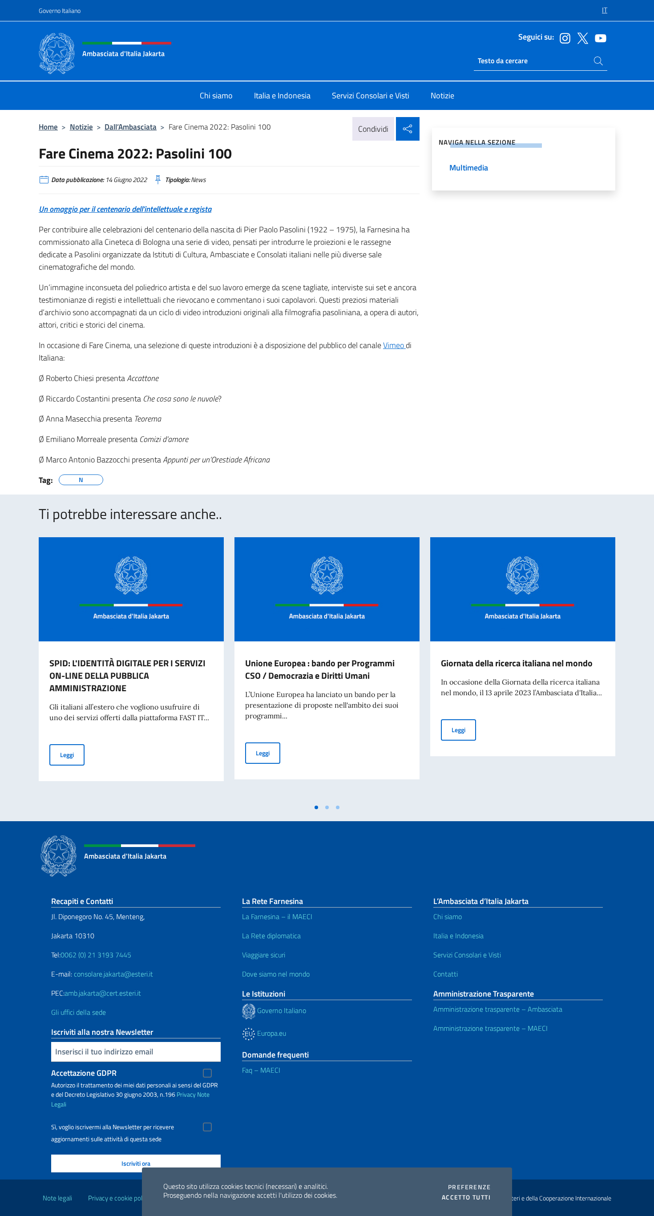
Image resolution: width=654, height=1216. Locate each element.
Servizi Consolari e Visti (467, 954)
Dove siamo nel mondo (276, 974)
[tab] (316, 807)
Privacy (186, 1094)
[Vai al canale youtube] (598, 37)
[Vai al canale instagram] (563, 37)
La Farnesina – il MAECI (277, 916)
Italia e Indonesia (458, 935)
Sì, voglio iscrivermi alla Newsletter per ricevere (112, 1127)
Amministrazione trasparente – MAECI (490, 1028)
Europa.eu (270, 1033)
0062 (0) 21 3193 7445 (96, 954)
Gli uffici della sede (78, 1012)
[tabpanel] (131, 668)
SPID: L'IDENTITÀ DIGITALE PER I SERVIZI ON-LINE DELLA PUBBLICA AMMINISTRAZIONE (127, 675)
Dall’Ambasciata (131, 126)
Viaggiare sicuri (263, 954)
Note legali (57, 1198)
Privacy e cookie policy (119, 1198)
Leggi (72, 754)
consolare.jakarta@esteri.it (113, 974)
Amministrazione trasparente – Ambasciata (497, 1009)
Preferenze (469, 1187)
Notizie (81, 126)
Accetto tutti (466, 1197)
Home (48, 126)
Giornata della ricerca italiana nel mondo (517, 663)
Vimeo (394, 345)
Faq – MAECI (261, 1070)
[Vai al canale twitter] (580, 37)
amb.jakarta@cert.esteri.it (103, 993)
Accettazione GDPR (84, 1073)
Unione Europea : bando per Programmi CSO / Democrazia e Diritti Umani (320, 669)
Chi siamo (447, 916)
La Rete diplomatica (271, 935)
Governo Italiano (60, 10)
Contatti (445, 974)
